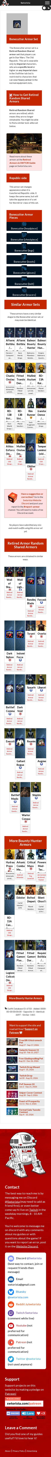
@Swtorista (12, 1201)
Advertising (32, 1451)
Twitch (33, 1209)
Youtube (21, 1325)
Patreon (20, 1342)
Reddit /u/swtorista (28, 1304)
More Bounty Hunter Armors (25, 998)
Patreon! (10, 1393)
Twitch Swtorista (26, 1312)
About (8, 1451)
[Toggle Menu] (47, 2)
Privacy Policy (19, 1451)
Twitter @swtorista (28, 1358)
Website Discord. (27, 1246)
